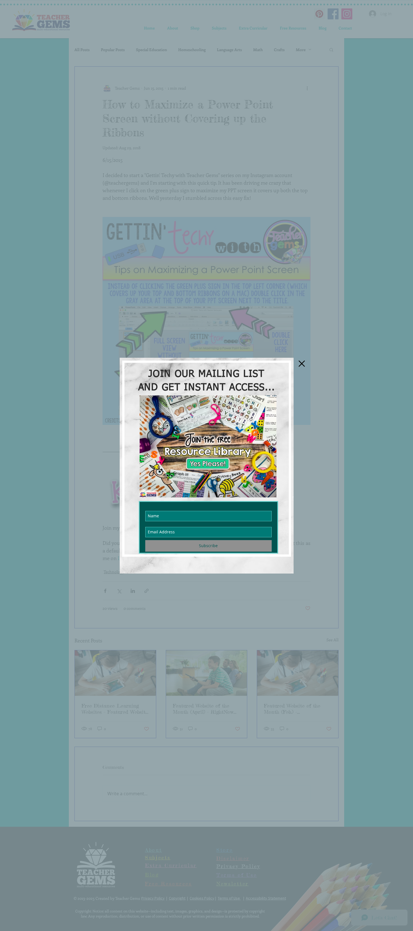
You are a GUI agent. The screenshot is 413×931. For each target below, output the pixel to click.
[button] (302, 364)
